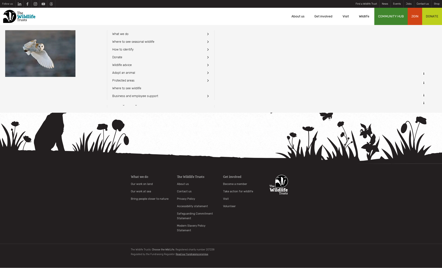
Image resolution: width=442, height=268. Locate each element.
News (385, 3)
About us (183, 184)
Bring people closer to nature (150, 198)
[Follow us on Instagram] (35, 4)
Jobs (409, 3)
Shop (437, 3)
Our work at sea (141, 191)
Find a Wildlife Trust (366, 3)
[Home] (19, 16)
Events (397, 3)
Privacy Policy (186, 198)
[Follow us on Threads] (51, 4)
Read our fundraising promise (192, 254)
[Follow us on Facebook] (27, 4)
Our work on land (142, 184)
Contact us (423, 3)
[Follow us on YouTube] (43, 4)
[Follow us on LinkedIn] (19, 4)
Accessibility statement (192, 206)
